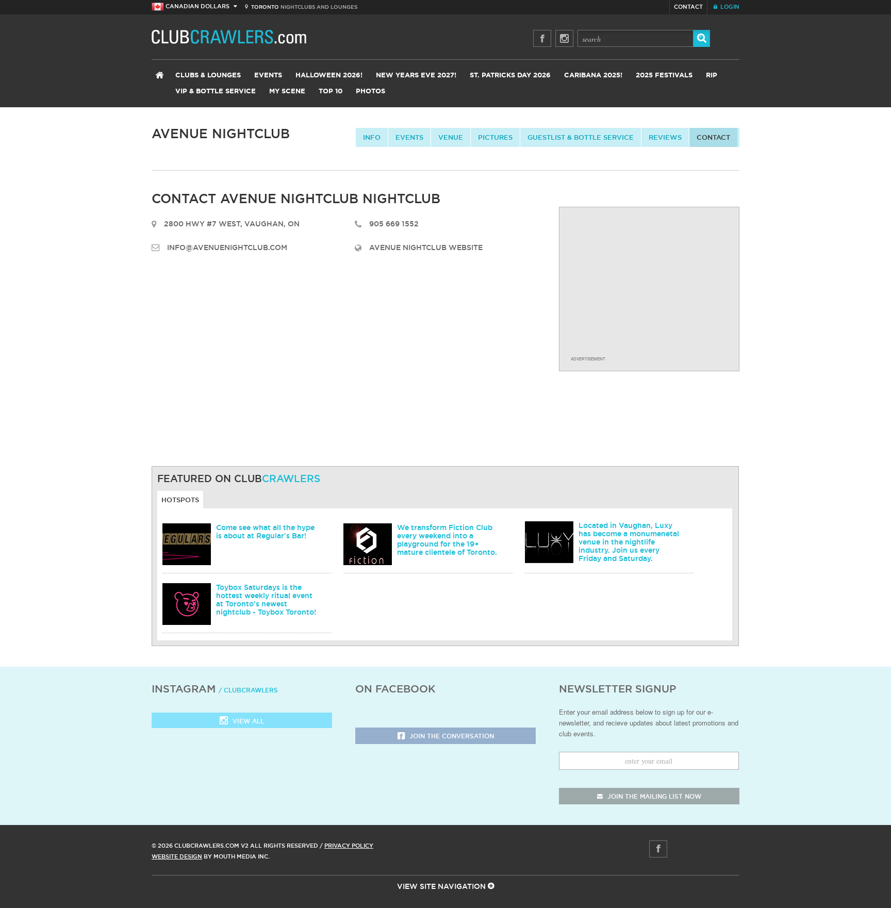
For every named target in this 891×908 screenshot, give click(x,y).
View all (247, 721)
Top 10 (330, 91)
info (372, 137)
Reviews (665, 137)
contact (713, 137)
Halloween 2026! (328, 75)
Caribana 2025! (593, 75)
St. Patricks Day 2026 (510, 75)
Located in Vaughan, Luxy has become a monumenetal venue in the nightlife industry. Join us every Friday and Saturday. (629, 542)
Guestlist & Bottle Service (580, 137)
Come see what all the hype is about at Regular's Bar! (265, 531)
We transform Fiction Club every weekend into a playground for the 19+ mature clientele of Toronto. (447, 539)
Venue (450, 137)
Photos (370, 91)
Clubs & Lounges (208, 75)
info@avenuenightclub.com (227, 247)
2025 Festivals (664, 75)
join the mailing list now (653, 796)
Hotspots (180, 499)
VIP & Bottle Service (215, 91)
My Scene (287, 91)
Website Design (177, 856)
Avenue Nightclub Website (426, 247)
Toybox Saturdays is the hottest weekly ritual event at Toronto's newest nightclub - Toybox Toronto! (266, 599)
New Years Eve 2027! (416, 75)
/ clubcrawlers (248, 690)
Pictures (495, 137)
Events (268, 75)
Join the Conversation (450, 736)
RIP (711, 75)
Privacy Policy (348, 846)
